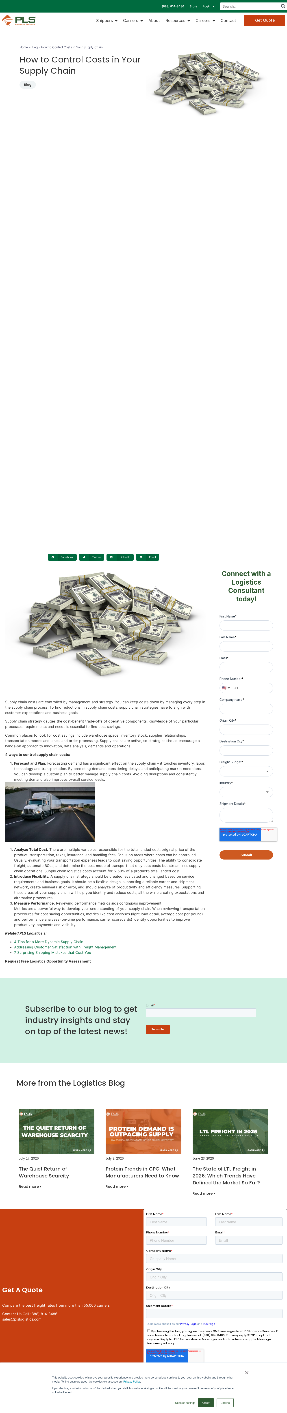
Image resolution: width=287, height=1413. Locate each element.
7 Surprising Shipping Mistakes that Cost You (52, 952)
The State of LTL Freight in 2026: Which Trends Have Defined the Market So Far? (226, 1175)
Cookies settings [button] (185, 1402)
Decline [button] (225, 1402)
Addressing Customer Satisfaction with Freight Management (65, 947)
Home (24, 47)
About (154, 20)
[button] (62, 557)
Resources (175, 20)
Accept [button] (206, 1402)
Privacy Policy (131, 1381)
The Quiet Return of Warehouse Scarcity (44, 1172)
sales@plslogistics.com (21, 1319)
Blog (34, 47)
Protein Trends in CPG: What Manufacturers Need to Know (142, 1172)
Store (193, 6)
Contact (228, 20)
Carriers (130, 20)
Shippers (104, 20)
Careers (203, 20)
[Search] (283, 6)
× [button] (246, 1371)
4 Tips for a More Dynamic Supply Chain (48, 941)
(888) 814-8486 (173, 6)
